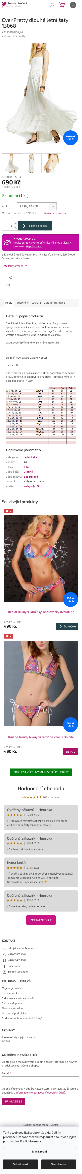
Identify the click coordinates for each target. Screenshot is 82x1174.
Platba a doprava (12, 1003)
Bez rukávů (31, 477)
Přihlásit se (13, 1101)
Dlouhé (28, 472)
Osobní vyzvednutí (13, 1008)
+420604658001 (17, 954)
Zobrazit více (41, 920)
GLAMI (54, 1125)
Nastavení (39, 1151)
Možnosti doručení (55, 213)
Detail (70, 751)
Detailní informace (12, 266)
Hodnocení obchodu (41, 788)
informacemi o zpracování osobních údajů (40, 1093)
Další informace (30, 1141)
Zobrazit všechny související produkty (41, 772)
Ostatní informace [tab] (54, 303)
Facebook (14, 966)
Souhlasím (58, 1164)
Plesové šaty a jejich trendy (18, 1037)
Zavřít (35, 278)
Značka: (13, 36)
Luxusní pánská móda (36, 1125)
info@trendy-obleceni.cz (22, 948)
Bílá (26, 467)
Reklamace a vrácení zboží (18, 998)
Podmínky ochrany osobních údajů (22, 1018)
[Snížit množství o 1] (16, 228)
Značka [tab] (36, 303)
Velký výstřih (32, 486)
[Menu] (73, 5)
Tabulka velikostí (12, 993)
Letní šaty (30, 457)
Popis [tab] (8, 303)
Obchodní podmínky (14, 1013)
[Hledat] (52, 5)
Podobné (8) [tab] (22, 303)
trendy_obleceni (18, 972)
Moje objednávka (12, 988)
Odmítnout (20, 1164)
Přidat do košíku (38, 225)
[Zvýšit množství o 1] (16, 223)
